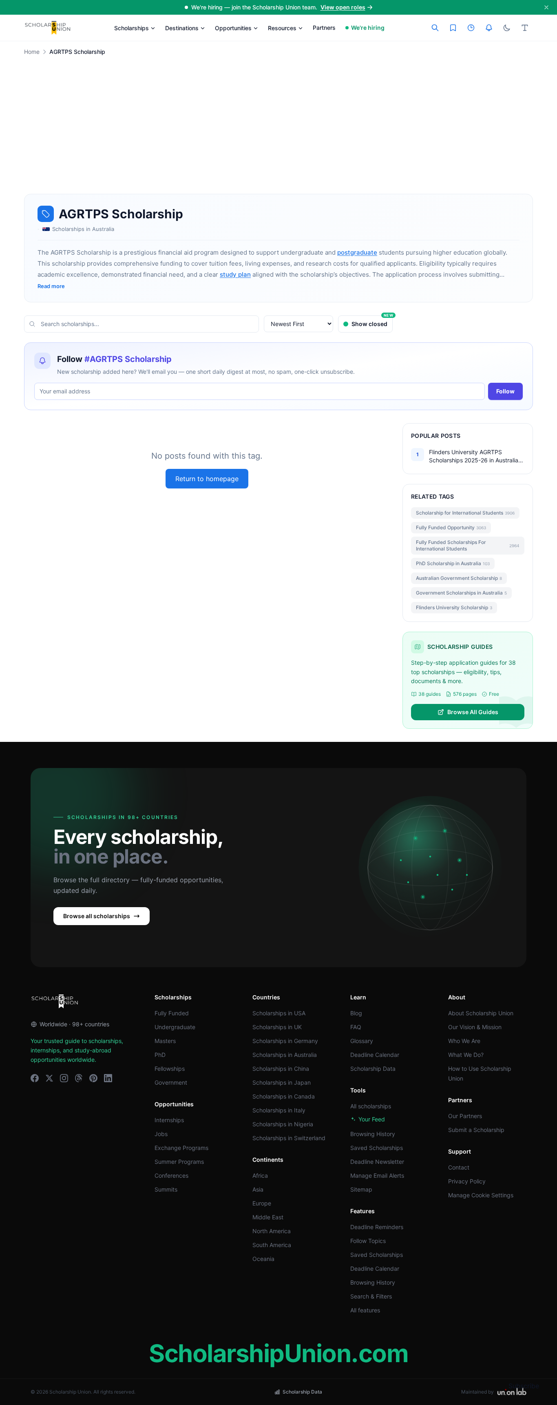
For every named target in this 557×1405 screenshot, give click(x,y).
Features (362, 1210)
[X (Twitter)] (49, 1078)
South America (271, 1244)
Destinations (182, 27)
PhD (160, 1054)
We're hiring (368, 27)
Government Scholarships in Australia (461, 593)
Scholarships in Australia (284, 1054)
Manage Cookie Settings (480, 1195)
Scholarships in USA (278, 1013)
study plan (235, 274)
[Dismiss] (546, 7)
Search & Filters (371, 1296)
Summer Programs (179, 1161)
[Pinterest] (93, 1078)
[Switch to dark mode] (507, 28)
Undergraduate (175, 1026)
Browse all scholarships (96, 915)
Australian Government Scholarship (459, 578)
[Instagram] (64, 1078)
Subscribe (523, 1386)
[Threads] (79, 1078)
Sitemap (361, 1189)
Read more (51, 286)
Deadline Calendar (374, 1054)
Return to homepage (207, 479)
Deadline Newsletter (377, 1161)
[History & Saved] (489, 28)
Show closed (372, 321)
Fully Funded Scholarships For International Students (467, 545)
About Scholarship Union (480, 1013)
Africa (260, 1175)
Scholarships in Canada (283, 1096)
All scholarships (370, 1106)
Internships (169, 1119)
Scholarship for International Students (465, 513)
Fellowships (170, 1068)
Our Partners (465, 1115)
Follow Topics (368, 1240)
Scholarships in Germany (285, 1040)
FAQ (355, 1026)
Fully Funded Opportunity (451, 527)
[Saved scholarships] (453, 28)
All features (365, 1310)
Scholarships (131, 27)
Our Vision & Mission (475, 1026)
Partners (324, 27)
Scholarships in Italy (278, 1110)
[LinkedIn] (108, 1078)
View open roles (342, 7)
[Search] (435, 28)
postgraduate (357, 252)
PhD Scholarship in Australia (453, 563)
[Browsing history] (471, 28)
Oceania (263, 1258)
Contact (458, 1167)
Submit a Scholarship (476, 1129)
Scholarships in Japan (281, 1082)
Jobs (161, 1133)
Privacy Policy (467, 1181)
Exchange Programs (181, 1147)
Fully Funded (172, 1013)
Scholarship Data (373, 1068)
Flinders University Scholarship (454, 607)
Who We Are (464, 1040)
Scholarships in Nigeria (282, 1124)
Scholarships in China (280, 1068)
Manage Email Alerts (377, 1175)
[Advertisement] (278, 133)
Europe (261, 1203)
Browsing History (372, 1133)
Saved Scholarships (376, 1147)
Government (171, 1082)
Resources (282, 27)
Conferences (171, 1175)
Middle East (267, 1217)
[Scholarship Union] (47, 27)
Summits (166, 1189)
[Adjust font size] (525, 28)
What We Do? (466, 1054)
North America (271, 1230)
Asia (257, 1189)
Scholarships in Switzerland (288, 1137)
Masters (165, 1040)
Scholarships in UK (277, 1026)
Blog (356, 1013)
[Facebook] (35, 1078)
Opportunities (233, 27)
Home (32, 51)
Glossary (361, 1040)
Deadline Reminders (376, 1226)
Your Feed (371, 1119)
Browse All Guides (472, 711)
